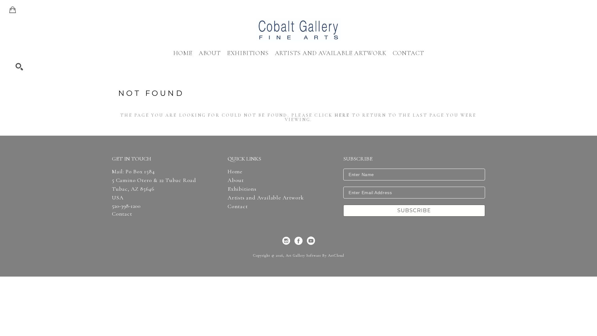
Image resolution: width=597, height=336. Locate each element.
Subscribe (414, 210)
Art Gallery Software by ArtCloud (315, 255)
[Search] (19, 67)
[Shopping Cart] (12, 10)
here (342, 115)
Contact (122, 213)
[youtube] (311, 241)
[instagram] (286, 241)
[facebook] (298, 241)
